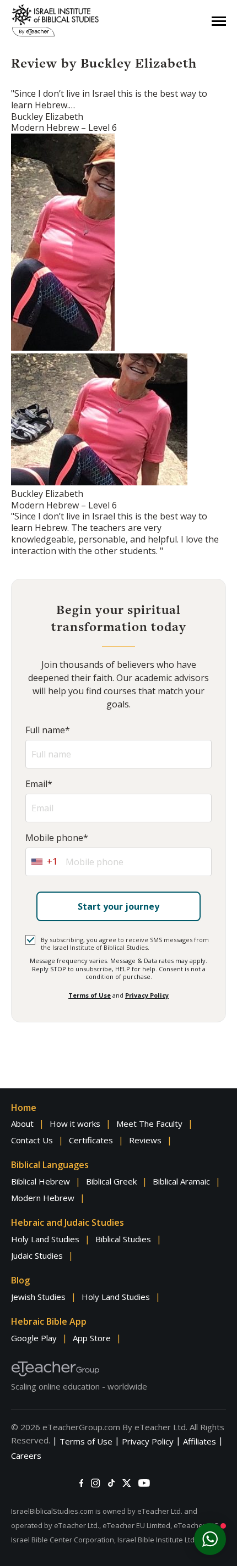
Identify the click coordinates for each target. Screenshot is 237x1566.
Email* (38, 784)
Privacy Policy (147, 995)
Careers (26, 1455)
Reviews (145, 1140)
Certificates (91, 1140)
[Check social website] (81, 1483)
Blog (20, 1280)
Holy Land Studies (45, 1238)
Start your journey (118, 906)
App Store (92, 1337)
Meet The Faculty (149, 1123)
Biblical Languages (50, 1165)
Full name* (47, 730)
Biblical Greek (111, 1181)
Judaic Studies (37, 1255)
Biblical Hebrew (40, 1181)
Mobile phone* (56, 838)
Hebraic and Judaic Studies (67, 1222)
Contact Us (32, 1140)
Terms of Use (89, 995)
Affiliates (199, 1441)
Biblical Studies (123, 1238)
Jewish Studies (38, 1296)
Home (23, 1108)
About (22, 1123)
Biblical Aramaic (181, 1181)
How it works (75, 1123)
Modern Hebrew (42, 1197)
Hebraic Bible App (49, 1321)
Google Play (34, 1337)
